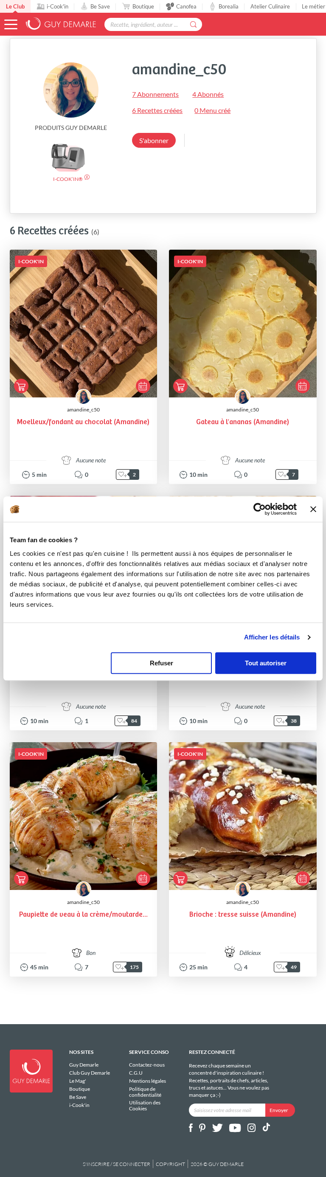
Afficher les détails (272, 637)
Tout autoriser (266, 663)
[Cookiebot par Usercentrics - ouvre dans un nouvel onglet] (259, 509)
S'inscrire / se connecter (116, 1164)
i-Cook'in (57, 6)
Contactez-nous (147, 1065)
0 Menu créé (212, 110)
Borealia (229, 6)
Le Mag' (77, 1081)
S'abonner (154, 140)
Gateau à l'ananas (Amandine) (242, 422)
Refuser (161, 663)
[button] (10, 24)
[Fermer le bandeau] (313, 509)
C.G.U (136, 1073)
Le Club (15, 6)
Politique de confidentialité (145, 1092)
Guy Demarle (83, 1065)
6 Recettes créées (157, 110)
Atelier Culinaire (270, 6)
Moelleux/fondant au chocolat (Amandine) (83, 422)
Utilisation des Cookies (144, 1105)
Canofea (186, 6)
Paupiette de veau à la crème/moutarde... (83, 915)
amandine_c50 (83, 409)
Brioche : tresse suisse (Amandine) (242, 915)
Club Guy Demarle (89, 1073)
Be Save (100, 6)
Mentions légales (147, 1081)
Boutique (143, 6)
